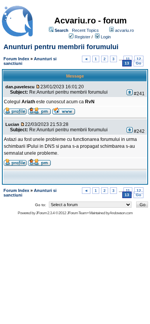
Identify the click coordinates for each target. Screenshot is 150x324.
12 (139, 59)
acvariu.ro (124, 30)
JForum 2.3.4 (45, 213)
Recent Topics (85, 30)
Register (82, 37)
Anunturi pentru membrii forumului (60, 47)
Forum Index (16, 58)
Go (138, 63)
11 (128, 59)
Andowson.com (121, 213)
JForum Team (77, 213)
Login (106, 37)
